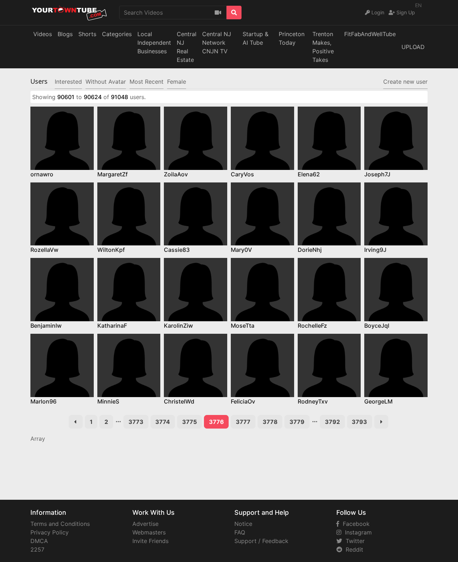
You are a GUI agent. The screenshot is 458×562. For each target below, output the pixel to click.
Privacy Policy (49, 532)
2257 (37, 549)
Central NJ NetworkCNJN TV (216, 42)
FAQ (239, 532)
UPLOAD (413, 46)
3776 (216, 421)
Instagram (356, 532)
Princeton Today (291, 38)
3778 (270, 421)
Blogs (65, 34)
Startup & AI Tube (255, 38)
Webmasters (149, 532)
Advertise (145, 523)
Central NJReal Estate (186, 46)
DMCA (39, 540)
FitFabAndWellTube (370, 34)
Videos (42, 34)
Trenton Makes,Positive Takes (323, 46)
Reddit (352, 549)
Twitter (353, 540)
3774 (162, 421)
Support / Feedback (261, 540)
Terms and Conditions (60, 523)
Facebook (354, 523)
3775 (189, 421)
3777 (243, 421)
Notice (243, 523)
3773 (135, 421)
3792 (332, 421)
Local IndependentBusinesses (154, 42)
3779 (296, 421)
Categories (117, 34)
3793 (359, 421)
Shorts (87, 34)
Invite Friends (150, 540)
